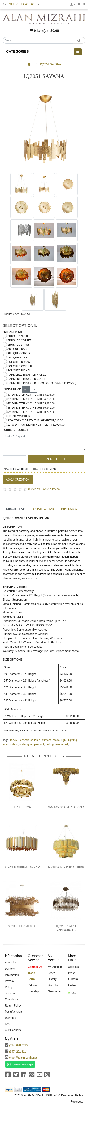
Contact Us (35, 966)
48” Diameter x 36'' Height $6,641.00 (31, 407)
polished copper (19, 366)
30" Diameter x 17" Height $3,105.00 (31, 394)
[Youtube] (39, 1076)
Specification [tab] (43, 508)
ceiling (50, 744)
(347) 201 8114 (18, 1051)
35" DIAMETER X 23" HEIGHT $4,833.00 (31, 399)
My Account (55, 966)
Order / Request (16, 429)
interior (7, 744)
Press (71, 973)
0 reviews (34, 489)
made (56, 740)
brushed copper (19, 340)
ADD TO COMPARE (46, 469)
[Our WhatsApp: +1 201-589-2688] (20, 1064)
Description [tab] (15, 508)
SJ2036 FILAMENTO (22, 926)
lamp (37, 740)
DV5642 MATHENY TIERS (66, 866)
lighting (72, 740)
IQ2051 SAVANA (50, 64)
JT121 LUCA (22, 807)
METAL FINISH (13, 331)
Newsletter (54, 991)
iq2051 (14, 740)
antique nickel (18, 357)
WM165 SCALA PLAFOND (66, 807)
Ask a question (17, 479)
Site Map (33, 991)
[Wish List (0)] (79, 4)
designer (27, 744)
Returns (32, 985)
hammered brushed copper (27, 378)
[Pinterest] (31, 1076)
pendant (39, 744)
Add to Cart (55, 459)
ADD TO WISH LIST (17, 469)
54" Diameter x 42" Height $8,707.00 (31, 411)
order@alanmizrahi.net (23, 1057)
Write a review (51, 489)
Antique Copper (18, 353)
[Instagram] (47, 1076)
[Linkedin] (23, 1076)
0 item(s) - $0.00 (46, 31)
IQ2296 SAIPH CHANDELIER (66, 927)
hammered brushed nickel (26, 374)
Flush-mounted (18, 416)
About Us (10, 962)
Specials (73, 966)
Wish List (53, 985)
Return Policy (13, 1005)
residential (61, 744)
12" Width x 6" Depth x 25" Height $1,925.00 (36, 424)
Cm (33, 389)
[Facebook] (8, 1076)
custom (46, 740)
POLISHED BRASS (18, 361)
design (16, 744)
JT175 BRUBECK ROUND (22, 866)
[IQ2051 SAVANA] (44, 168)
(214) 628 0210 (18, 1045)
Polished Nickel (19, 370)
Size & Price (12, 389)
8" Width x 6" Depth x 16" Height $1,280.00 (35, 420)
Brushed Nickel (18, 336)
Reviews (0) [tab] (69, 508)
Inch (26, 389)
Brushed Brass (18, 344)
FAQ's (8, 1023)
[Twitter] (16, 1076)
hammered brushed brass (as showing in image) (41, 383)
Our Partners (13, 1030)
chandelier (26, 740)
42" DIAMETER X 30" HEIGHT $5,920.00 (31, 403)
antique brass (17, 349)
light (63, 740)
